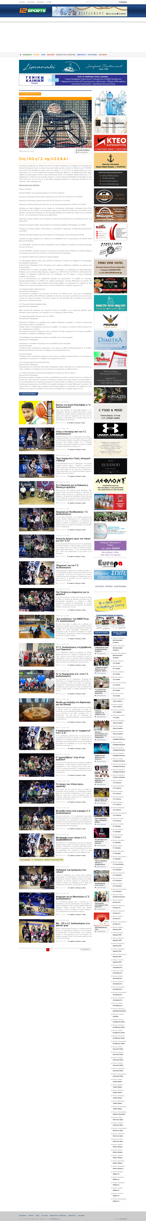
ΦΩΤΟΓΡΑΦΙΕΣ (92, 55)
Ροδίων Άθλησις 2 (118, 1168)
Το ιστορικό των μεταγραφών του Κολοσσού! (100, 691)
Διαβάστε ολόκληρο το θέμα (76, 423)
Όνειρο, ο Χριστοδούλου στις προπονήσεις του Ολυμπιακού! (101, 734)
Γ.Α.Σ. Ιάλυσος (117, 782)
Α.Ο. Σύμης (116, 717)
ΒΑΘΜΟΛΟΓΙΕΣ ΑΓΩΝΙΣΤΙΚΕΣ (58, 1215)
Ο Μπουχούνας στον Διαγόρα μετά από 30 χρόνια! (101, 649)
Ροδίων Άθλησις (117, 1147)
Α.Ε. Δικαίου (116, 663)
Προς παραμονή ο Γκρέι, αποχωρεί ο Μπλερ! (73, 459)
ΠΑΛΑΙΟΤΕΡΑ (86, 949)
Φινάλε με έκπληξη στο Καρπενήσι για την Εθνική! (73, 703)
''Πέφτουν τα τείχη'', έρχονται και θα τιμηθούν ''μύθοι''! (101, 669)
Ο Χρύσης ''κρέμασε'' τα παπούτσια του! (100, 712)
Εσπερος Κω (117, 902)
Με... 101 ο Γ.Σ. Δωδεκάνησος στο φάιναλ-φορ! (73, 924)
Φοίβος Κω (116, 1174)
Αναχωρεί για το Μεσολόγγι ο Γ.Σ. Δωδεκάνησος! (73, 897)
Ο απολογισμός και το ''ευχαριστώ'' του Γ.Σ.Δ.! (73, 731)
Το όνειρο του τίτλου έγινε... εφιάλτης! (70, 785)
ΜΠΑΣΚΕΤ (36, 55)
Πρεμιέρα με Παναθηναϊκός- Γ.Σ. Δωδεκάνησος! (72, 513)
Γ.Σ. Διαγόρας (117, 831)
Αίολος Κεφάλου (118, 723)
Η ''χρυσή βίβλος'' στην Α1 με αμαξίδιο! (70, 758)
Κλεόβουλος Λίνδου (119, 1022)
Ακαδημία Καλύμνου (119, 739)
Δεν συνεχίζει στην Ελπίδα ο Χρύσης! (101, 800)
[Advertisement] (73, 36)
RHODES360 (123, 1219)
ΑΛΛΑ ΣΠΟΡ (51, 55)
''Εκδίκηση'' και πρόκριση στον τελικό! (71, 871)
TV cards (49, 2)
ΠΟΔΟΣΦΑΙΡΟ (27, 55)
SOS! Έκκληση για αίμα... (101, 928)
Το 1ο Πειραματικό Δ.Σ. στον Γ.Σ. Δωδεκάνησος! (72, 675)
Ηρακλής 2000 (117, 929)
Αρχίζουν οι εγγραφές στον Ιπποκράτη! (100, 780)
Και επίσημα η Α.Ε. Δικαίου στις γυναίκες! (101, 841)
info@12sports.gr (55, 1219)
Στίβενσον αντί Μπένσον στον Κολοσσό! (100, 757)
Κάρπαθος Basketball (119, 1011)
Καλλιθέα (115, 1016)
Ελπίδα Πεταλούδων (119, 897)
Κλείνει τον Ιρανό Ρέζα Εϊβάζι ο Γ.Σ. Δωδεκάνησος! (73, 406)
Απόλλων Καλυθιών (119, 777)
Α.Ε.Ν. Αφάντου (117, 701)
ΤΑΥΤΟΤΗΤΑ (22, 2)
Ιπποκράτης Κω (117, 967)
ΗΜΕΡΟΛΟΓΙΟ (81, 55)
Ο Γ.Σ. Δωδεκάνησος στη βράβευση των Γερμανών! (73, 648)
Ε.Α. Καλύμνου (117, 869)
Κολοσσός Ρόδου (118, 1049)
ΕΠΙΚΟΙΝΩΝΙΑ (40, 2)
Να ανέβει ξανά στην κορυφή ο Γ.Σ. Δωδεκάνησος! (73, 812)
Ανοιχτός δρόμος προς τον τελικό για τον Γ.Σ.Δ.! (73, 539)
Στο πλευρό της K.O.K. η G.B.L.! (100, 884)
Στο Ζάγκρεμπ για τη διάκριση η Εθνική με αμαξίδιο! (72, 486)
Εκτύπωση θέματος (83, 150)
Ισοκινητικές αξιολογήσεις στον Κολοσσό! (101, 905)
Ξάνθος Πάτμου (117, 1081)
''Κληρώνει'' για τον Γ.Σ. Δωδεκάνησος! (67, 566)
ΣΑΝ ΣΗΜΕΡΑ (103, 55)
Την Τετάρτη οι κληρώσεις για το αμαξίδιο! (72, 593)
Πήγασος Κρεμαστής (119, 1114)
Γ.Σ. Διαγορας (117, 826)
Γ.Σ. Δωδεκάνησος (118, 864)
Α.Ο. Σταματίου (117, 712)
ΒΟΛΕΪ (43, 55)
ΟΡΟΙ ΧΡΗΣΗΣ (31, 2)
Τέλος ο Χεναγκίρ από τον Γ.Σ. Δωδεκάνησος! (71, 432)
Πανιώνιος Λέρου (118, 1119)
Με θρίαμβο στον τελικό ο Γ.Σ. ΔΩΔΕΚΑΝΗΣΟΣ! (71, 838)
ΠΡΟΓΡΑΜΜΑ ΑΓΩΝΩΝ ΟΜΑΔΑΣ (30, 93)
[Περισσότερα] (37, 403)
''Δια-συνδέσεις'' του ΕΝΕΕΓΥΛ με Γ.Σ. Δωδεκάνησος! (72, 620)
